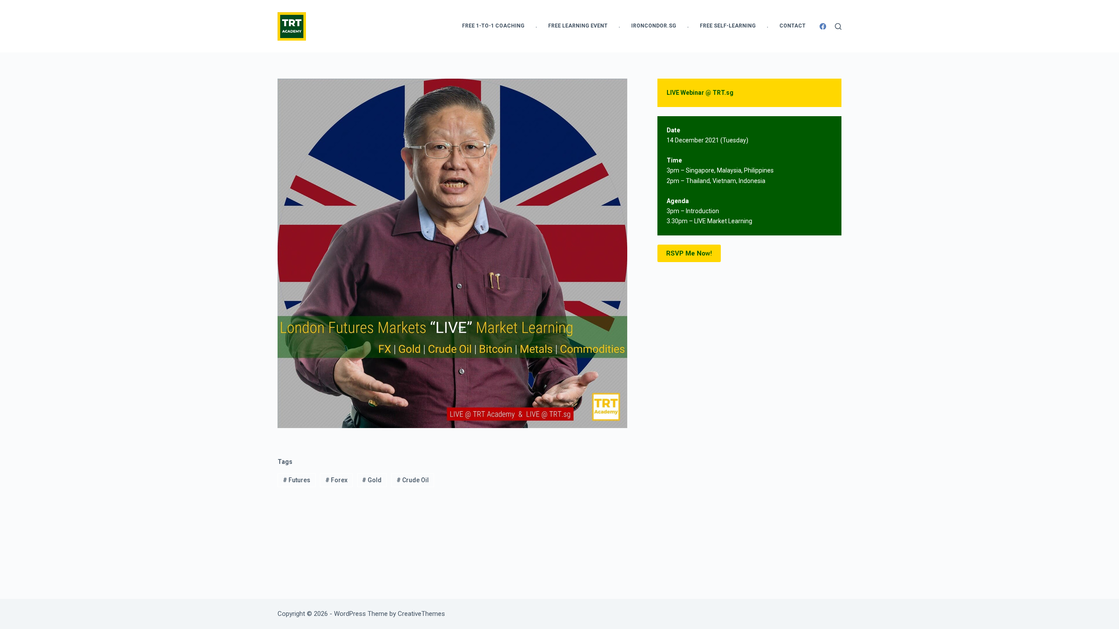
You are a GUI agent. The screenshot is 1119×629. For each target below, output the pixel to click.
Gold (372, 480)
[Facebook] (823, 26)
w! (689, 253)
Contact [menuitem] (792, 26)
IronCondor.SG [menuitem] (653, 26)
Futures (296, 480)
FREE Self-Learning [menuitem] (728, 26)
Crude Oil (412, 480)
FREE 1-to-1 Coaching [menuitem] (493, 26)
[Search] (838, 26)
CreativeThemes (421, 614)
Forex (336, 480)
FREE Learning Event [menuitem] (578, 26)
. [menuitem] (536, 26)
